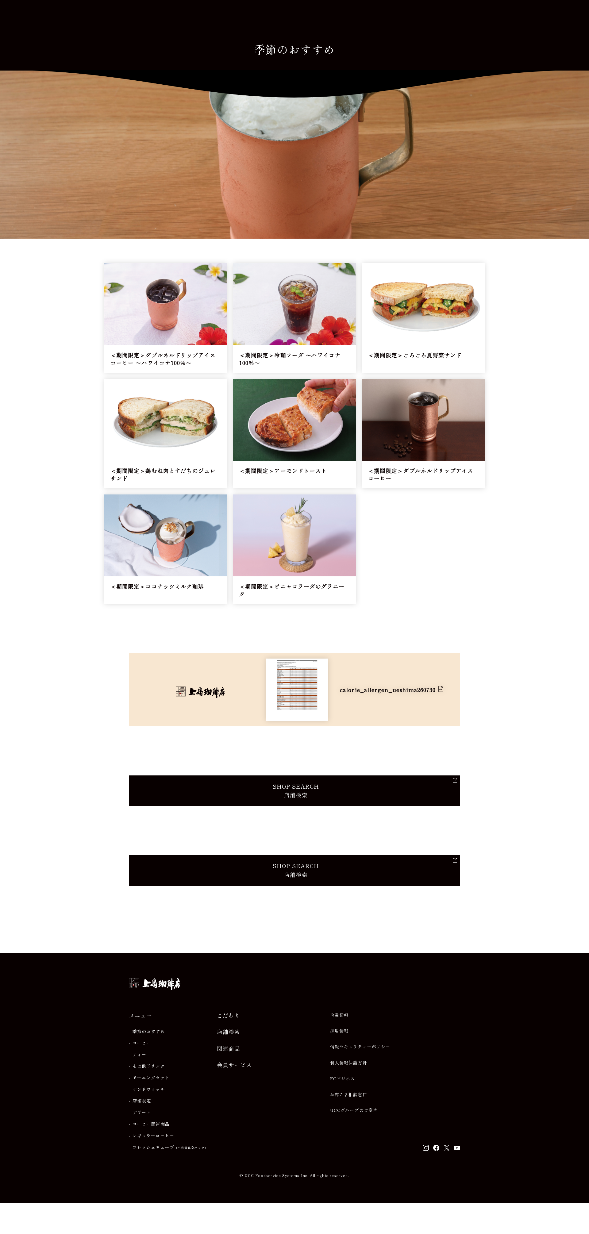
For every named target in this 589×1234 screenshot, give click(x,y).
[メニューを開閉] (570, 15)
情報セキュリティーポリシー (360, 1047)
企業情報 (339, 1015)
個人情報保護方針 (348, 1063)
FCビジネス (342, 1079)
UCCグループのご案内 (354, 1110)
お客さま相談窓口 (348, 1095)
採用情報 (339, 1031)
